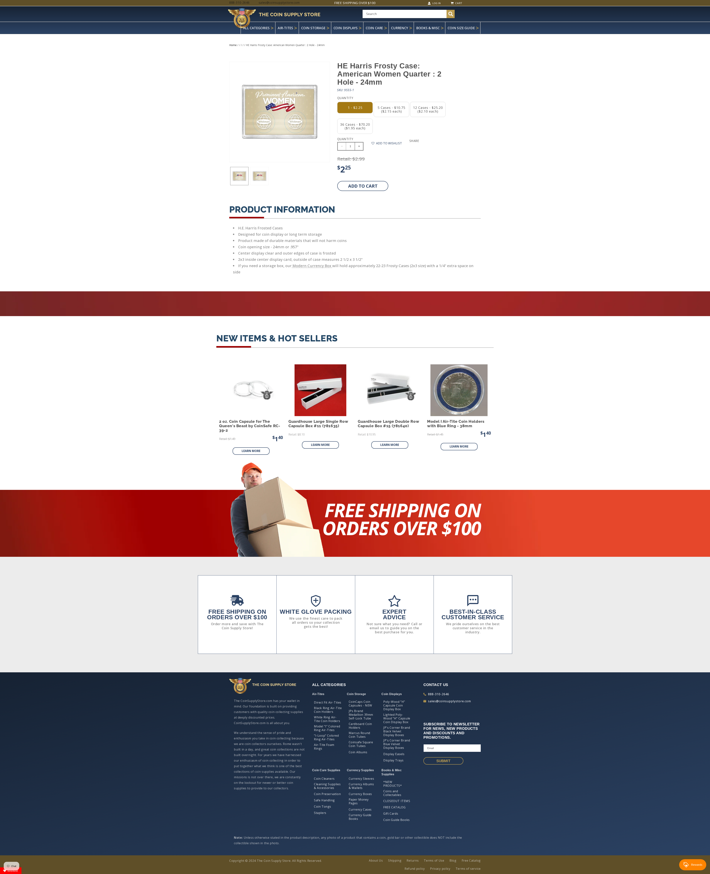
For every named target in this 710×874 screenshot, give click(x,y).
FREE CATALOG (394, 807)
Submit (443, 761)
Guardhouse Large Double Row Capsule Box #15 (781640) (388, 423)
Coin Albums (358, 752)
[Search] (451, 14)
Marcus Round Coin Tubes (359, 735)
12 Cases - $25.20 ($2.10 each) (428, 109)
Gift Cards (390, 813)
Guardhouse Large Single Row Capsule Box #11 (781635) (318, 423)
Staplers (320, 813)
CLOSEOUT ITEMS (396, 801)
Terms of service (468, 869)
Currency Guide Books (360, 817)
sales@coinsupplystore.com (449, 701)
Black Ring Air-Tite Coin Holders (328, 710)
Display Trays (393, 760)
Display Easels (393, 754)
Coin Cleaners (324, 778)
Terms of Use (434, 860)
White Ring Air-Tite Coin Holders (327, 719)
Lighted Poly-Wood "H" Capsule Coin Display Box (396, 718)
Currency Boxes (360, 794)
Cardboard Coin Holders (360, 725)
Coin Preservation (327, 794)
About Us (376, 860)
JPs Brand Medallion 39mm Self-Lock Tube (361, 714)
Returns (413, 860)
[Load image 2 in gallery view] (259, 176)
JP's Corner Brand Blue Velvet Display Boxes (396, 744)
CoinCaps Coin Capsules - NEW (360, 703)
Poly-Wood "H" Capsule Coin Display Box (394, 705)
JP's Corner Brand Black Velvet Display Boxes (396, 731)
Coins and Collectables (392, 793)
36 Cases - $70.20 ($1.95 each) (355, 126)
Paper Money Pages (359, 801)
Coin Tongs (322, 806)
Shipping (395, 860)
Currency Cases (360, 809)
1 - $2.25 (355, 107)
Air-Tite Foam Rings (324, 746)
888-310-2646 (438, 694)
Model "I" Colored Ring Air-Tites (327, 728)
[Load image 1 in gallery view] (239, 176)
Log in (436, 3)
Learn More (251, 451)
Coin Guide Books (396, 820)
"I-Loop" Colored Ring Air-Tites (326, 737)
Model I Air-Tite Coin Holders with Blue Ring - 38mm (455, 423)
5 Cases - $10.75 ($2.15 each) (391, 109)
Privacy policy (440, 869)
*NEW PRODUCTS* (392, 783)
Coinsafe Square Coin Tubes (361, 744)
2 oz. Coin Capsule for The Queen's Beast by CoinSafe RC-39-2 (249, 426)
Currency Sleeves (361, 778)
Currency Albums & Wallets (361, 786)
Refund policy (415, 869)
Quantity (345, 139)
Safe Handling (324, 800)
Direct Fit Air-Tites (327, 702)
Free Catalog (471, 860)
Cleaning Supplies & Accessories (327, 786)
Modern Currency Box (312, 265)
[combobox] (409, 14)
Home (233, 45)
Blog (453, 860)
